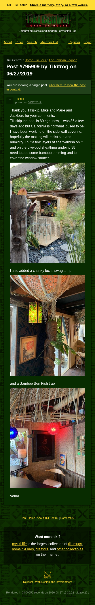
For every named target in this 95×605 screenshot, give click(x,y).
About (8, 42)
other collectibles (70, 549)
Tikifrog (19, 98)
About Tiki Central (47, 518)
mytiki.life (19, 544)
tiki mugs (75, 544)
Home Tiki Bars (36, 60)
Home (31, 518)
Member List (49, 42)
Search (32, 42)
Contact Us (67, 518)
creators (42, 549)
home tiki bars (23, 549)
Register (74, 42)
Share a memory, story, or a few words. (59, 5)
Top (23, 518)
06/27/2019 (35, 102)
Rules (19, 42)
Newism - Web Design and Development (47, 582)
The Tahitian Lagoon (63, 60)
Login (87, 42)
